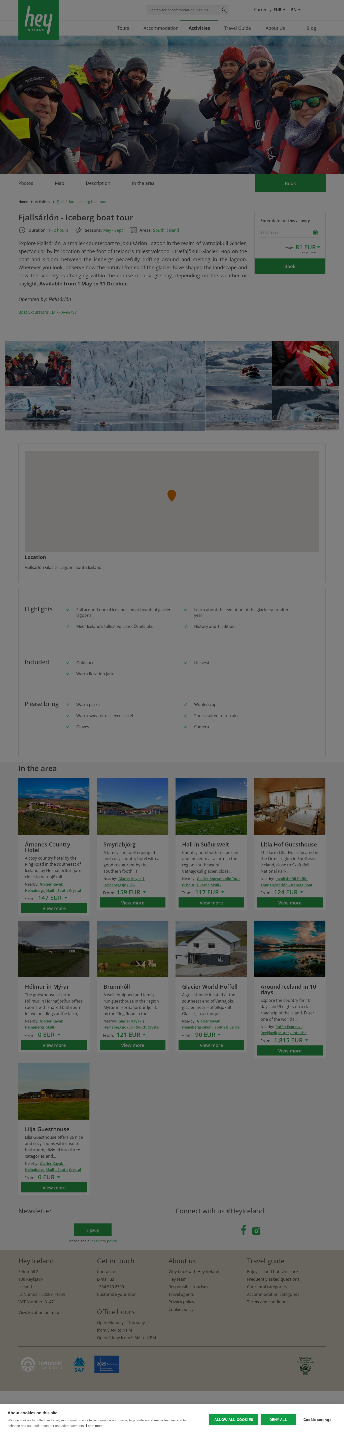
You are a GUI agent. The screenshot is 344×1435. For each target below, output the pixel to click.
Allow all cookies (233, 1420)
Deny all (278, 1420)
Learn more (94, 1426)
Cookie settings (317, 1420)
